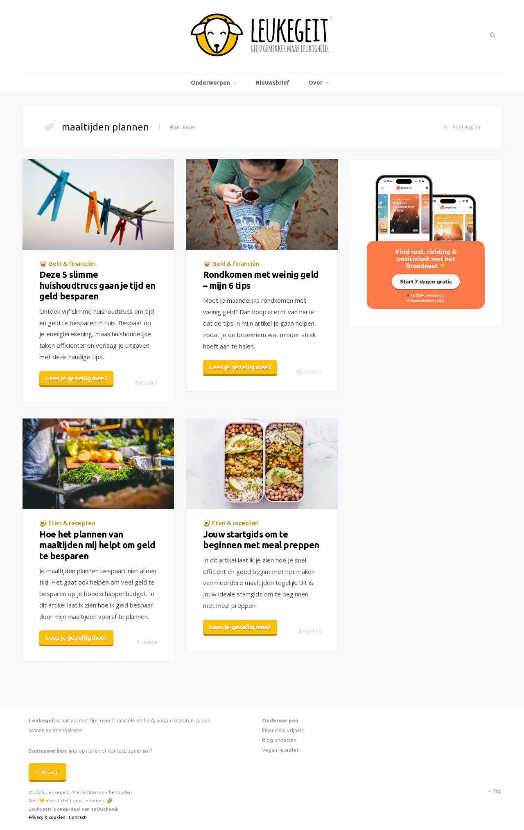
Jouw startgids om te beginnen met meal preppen (261, 539)
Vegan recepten (281, 750)
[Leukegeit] (262, 36)
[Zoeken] (491, 34)
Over (315, 82)
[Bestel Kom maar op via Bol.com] (426, 306)
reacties (146, 382)
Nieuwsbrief (272, 82)
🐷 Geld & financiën (67, 263)
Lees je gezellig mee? (76, 378)
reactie (147, 642)
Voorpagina (466, 127)
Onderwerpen (210, 82)
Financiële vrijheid (283, 730)
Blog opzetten (279, 740)
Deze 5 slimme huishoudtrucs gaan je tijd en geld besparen (97, 285)
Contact (47, 771)
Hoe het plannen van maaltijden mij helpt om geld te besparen (97, 545)
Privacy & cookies (47, 817)
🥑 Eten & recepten (67, 523)
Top (496, 791)
